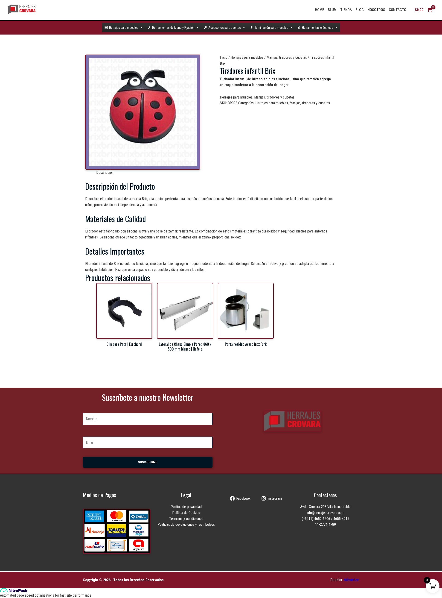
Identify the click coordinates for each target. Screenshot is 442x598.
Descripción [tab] (104, 172)
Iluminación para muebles (271, 27)
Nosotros (376, 10)
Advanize (351, 579)
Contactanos (325, 495)
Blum (332, 10)
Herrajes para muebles (123, 27)
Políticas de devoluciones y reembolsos (186, 524)
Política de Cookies (186, 513)
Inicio (223, 57)
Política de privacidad (186, 507)
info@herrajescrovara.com (325, 513)
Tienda (346, 10)
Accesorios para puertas (224, 27)
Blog (359, 10)
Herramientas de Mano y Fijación (173, 27)
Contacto (397, 10)
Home (319, 10)
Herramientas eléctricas (317, 27)
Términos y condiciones (186, 519)
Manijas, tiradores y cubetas (287, 57)
